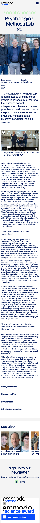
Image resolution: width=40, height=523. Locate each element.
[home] (7, 3)
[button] (37, 3)
